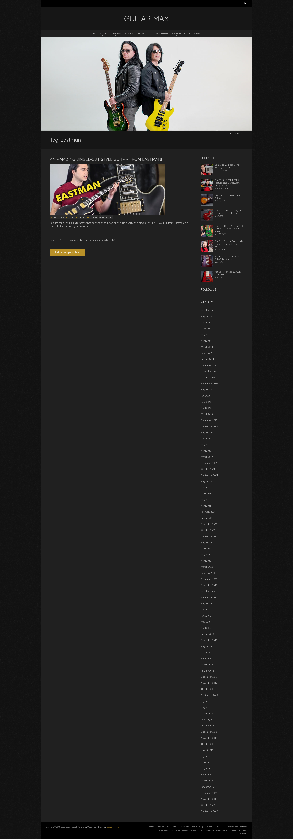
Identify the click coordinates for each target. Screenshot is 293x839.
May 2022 (205, 444)
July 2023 (205, 395)
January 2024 (207, 359)
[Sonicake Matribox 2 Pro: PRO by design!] (207, 165)
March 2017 (207, 713)
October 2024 (208, 310)
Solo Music (243, 830)
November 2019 (209, 585)
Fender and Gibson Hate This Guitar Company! (227, 258)
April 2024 (206, 340)
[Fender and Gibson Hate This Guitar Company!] (207, 257)
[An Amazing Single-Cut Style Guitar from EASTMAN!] (107, 165)
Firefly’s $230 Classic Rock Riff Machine (227, 197)
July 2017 (205, 701)
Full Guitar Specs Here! (67, 252)
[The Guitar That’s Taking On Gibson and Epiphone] (207, 211)
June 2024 (206, 328)
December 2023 (209, 365)
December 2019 (209, 579)
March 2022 (207, 456)
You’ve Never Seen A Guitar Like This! (228, 273)
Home (93, 33)
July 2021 (205, 487)
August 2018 (207, 646)
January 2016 (207, 786)
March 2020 (207, 566)
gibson (101, 217)
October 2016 (208, 743)
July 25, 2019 (58, 217)
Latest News (163, 830)
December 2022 (209, 420)
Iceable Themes (112, 827)
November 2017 (209, 682)
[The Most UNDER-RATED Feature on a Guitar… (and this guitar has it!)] (207, 181)
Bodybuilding (162, 33)
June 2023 (206, 401)
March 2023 (207, 414)
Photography (144, 33)
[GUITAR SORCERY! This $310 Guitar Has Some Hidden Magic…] (207, 226)
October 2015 (208, 805)
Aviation (129, 33)
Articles (82, 217)
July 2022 (205, 438)
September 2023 (209, 383)
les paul (109, 217)
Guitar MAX (115, 33)
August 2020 (207, 542)
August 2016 (207, 750)
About (103, 33)
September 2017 (209, 695)
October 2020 (208, 530)
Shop (187, 33)
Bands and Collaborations (178, 826)
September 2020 (209, 536)
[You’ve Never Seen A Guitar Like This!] (207, 272)
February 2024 (208, 353)
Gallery (176, 33)
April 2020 (206, 560)
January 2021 (207, 517)
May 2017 (205, 707)
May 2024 (205, 334)
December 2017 (209, 676)
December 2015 (209, 792)
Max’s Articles (196, 830)
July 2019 (205, 609)
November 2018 (209, 640)
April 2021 (206, 505)
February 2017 (208, 719)
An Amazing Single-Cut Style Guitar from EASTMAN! (106, 159)
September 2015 (209, 811)
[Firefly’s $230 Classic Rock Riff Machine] (207, 196)
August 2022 (207, 432)
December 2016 (209, 731)
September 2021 (209, 475)
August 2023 (207, 389)
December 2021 (209, 462)
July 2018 (205, 652)
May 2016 (205, 768)
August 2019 (207, 603)
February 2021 (208, 511)
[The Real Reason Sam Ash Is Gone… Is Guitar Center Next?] (207, 242)
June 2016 (206, 762)
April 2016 (206, 774)
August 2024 (207, 316)
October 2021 (208, 469)
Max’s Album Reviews (179, 830)
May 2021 (205, 499)
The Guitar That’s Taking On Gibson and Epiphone (228, 212)
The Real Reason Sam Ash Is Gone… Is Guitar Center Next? (229, 244)
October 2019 (208, 591)
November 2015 (209, 798)
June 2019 (206, 615)
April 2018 (206, 658)
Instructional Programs (237, 826)
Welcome (198, 33)
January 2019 (207, 634)
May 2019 (205, 621)
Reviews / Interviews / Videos (217, 830)
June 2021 (206, 493)
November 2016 (209, 737)
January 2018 (207, 670)
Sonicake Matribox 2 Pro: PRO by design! (227, 166)
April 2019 (206, 627)
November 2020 (209, 524)
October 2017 (208, 689)
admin (70, 217)
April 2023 (206, 407)
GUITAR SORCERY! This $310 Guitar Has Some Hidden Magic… (229, 228)
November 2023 (209, 371)
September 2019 (209, 597)
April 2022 (206, 450)
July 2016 (205, 756)
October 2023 (208, 377)
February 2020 (208, 572)
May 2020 (205, 554)
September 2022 (209, 426)
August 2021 (207, 481)
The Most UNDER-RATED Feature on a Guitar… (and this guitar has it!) (228, 183)
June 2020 (206, 548)
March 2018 (207, 664)
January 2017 (207, 725)
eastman (94, 217)
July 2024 (205, 322)
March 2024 (207, 346)
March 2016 (207, 780)
